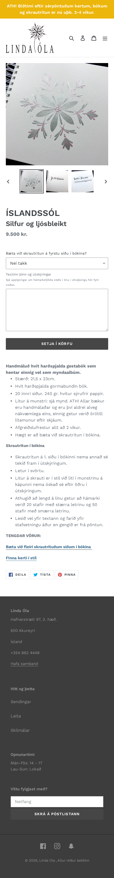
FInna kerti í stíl (21, 558)
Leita (16, 716)
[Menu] (105, 38)
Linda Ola (47, 860)
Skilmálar (20, 730)
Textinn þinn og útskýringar (52, 279)
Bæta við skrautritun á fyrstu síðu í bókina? (46, 253)
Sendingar (21, 701)
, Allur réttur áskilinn (72, 860)
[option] (32, 181)
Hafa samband (24, 663)
